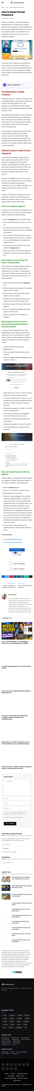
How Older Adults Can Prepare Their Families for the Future (21, 878)
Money (27, 1015)
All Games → (15, 1053)
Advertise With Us (22, 1073)
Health (5, 1021)
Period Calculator (25, 1039)
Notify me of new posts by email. (14, 817)
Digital (20, 1015)
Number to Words (6, 1041)
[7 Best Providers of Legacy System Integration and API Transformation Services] (17, 756)
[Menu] (3, 2)
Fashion (6, 1024)
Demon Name (16, 1042)
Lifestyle (20, 1018)
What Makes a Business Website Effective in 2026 (22, 886)
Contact (12, 1073)
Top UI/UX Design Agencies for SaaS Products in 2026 (16, 667)
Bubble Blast (5, 1052)
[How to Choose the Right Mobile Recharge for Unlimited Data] (17, 680)
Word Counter (15, 1037)
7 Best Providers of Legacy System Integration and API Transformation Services (17, 767)
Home (3, 7)
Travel (19, 1021)
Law (5, 1027)
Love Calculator (6, 1039)
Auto (13, 1024)
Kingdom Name (6, 1044)
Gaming (26, 1021)
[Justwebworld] (17, 2)
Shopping (19, 1027)
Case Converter (25, 1037)
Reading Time (15, 1039)
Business (12, 1015)
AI (26, 1027)
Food (19, 1024)
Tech (7, 7)
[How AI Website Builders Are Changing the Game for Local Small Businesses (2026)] (17, 631)
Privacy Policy (20, 1076)
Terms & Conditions (10, 1078)
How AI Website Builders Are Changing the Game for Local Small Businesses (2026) (15, 642)
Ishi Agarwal (5, 18)
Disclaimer (11, 1076)
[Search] (31, 2)
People (12, 1018)
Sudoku (12, 1052)
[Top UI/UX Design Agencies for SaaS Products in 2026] (17, 655)
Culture (27, 1018)
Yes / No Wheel (6, 1053)
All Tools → (15, 1044)
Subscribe (6, 848)
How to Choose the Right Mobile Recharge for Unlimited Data (16, 692)
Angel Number (16, 1041)
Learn (5, 1018)
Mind (26, 1024)
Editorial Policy (23, 1078)
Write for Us (17, 1080)
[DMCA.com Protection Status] (17, 972)
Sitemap (3, 1086)
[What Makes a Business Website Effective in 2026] (6, 888)
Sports (11, 1027)
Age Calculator (5, 1037)
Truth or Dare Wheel (21, 1052)
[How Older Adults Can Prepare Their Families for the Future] (6, 879)
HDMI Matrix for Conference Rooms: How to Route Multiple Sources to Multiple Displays (16, 743)
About (6, 1073)
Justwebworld (17, 1084)
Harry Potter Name (6, 1042)
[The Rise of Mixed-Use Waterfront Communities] (6, 896)
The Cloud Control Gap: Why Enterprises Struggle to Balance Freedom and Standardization (15, 717)
